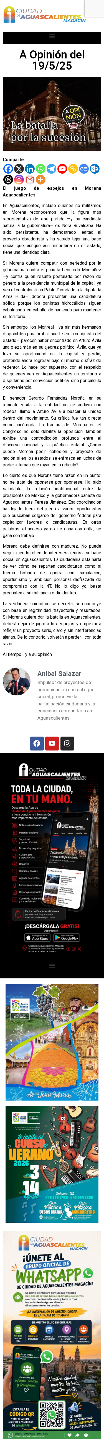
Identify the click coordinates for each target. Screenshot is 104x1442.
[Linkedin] (30, 169)
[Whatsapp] (40, 169)
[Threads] (8, 179)
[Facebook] (8, 169)
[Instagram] (19, 179)
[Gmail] (30, 179)
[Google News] (84, 169)
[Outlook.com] (95, 169)
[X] (19, 169)
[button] (52, 36)
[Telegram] (51, 169)
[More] (40, 179)
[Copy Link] (73, 169)
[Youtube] (62, 169)
